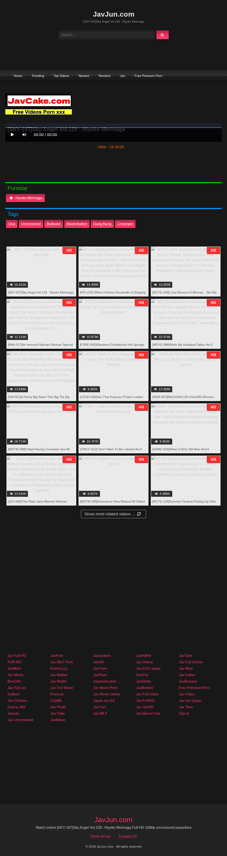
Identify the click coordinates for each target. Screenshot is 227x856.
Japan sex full (104, 701)
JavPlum (100, 675)
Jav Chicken (17, 701)
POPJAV (15, 662)
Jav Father (187, 675)
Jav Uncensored (20, 720)
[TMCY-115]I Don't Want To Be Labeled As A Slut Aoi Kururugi (110, 451)
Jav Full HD (17, 656)
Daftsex (14, 694)
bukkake (54, 224)
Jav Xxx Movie (61, 688)
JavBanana (188, 681)
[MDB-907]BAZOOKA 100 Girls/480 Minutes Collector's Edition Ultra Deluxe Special (183, 399)
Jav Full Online (191, 662)
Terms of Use (100, 836)
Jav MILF (100, 713)
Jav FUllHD (145, 701)
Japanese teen (104, 681)
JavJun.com (113, 14)
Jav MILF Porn (61, 662)
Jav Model (58, 681)
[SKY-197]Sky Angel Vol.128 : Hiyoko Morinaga (40, 292)
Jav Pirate (58, 707)
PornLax (57, 694)
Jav (122, 76)
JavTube (185, 656)
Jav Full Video (147, 694)
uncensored (31, 224)
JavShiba (143, 681)
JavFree (56, 656)
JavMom (14, 668)
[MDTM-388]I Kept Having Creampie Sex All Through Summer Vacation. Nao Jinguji (38, 451)
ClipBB (56, 701)
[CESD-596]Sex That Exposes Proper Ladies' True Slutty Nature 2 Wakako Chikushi (111, 399)
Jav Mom (186, 668)
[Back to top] (212, 843)
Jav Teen (186, 707)
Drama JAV (16, 707)
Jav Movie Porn (105, 688)
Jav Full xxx (17, 688)
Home (18, 76)
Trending (38, 76)
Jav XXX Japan (148, 668)
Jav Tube (57, 713)
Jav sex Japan (190, 701)
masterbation (77, 224)
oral (11, 224)
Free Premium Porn (148, 76)
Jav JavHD (144, 707)
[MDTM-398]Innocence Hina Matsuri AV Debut (112, 501)
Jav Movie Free (148, 713)
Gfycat (184, 713)
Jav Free (100, 668)
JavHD (98, 662)
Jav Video (187, 694)
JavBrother (144, 688)
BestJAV (14, 681)
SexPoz (142, 675)
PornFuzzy (58, 668)
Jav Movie (15, 675)
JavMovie (57, 720)
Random (105, 76)
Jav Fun (99, 707)
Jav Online (144, 662)
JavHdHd (143, 656)
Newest (84, 76)
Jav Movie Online (106, 694)
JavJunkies (102, 656)
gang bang (102, 224)
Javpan (13, 713)
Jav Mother (59, 675)
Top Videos (61, 76)
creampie (125, 224)
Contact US (128, 836)
